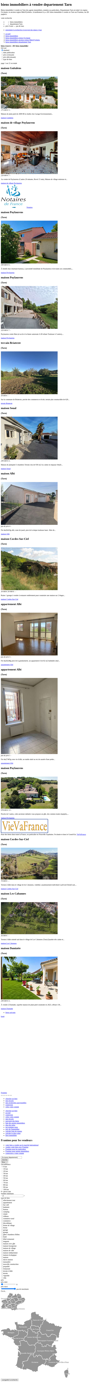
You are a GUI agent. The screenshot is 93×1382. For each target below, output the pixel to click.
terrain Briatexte (6, 403)
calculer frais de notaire (13, 1131)
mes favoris (9, 1101)
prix (2, 1280)
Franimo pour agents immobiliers (17, 1151)
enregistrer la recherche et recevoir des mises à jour (23, 30)
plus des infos (10, 1125)
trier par (3, 48)
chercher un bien (11, 1099)
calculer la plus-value (13, 1133)
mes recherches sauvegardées (15, 1103)
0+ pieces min (6, 1191)
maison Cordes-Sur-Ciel (9, 599)
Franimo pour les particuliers (15, 1149)
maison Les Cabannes (9, 943)
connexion (9, 1105)
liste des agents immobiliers (15, 1123)
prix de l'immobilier (12, 1129)
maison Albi (5, 534)
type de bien (5, 1198)
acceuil (7, 1113)
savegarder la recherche (10, 1380)
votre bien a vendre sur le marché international (21, 1145)
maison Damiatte (7, 1009)
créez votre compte (12, 1107)
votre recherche (6, 18)
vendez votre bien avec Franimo (16, 1147)
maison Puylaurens (7, 273)
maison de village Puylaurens (11, 183)
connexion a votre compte (14, 1153)
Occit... (3, 1291)
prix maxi (4, 1287)
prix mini (4, 1282)
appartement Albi (7, 665)
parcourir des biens (12, 1121)
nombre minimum (7, 1194)
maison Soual (6, 469)
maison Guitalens (7, 118)
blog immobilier (11, 1135)
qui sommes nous (11, 1127)
